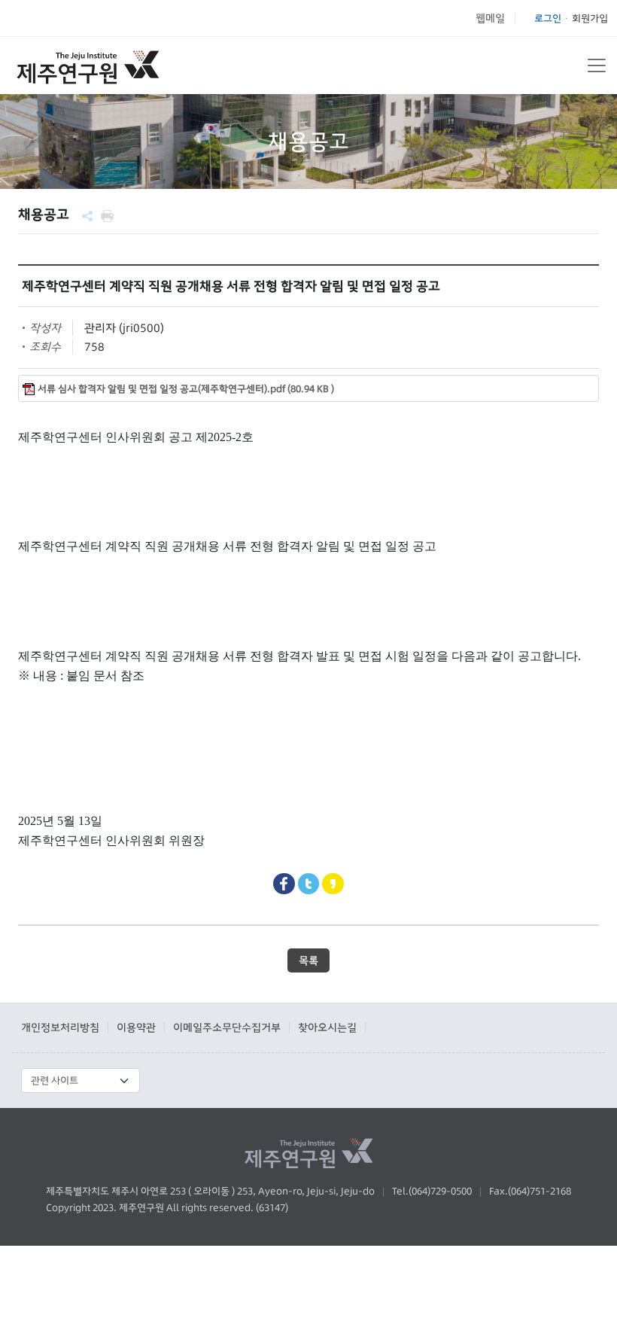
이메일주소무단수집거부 (227, 1027)
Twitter (309, 884)
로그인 (547, 18)
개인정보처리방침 (60, 1027)
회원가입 (590, 18)
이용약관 (136, 1027)
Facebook (284, 884)
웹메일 (490, 18)
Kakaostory (333, 884)
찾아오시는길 (327, 1027)
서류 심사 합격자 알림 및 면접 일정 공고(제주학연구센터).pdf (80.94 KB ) (186, 388)
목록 (308, 960)
